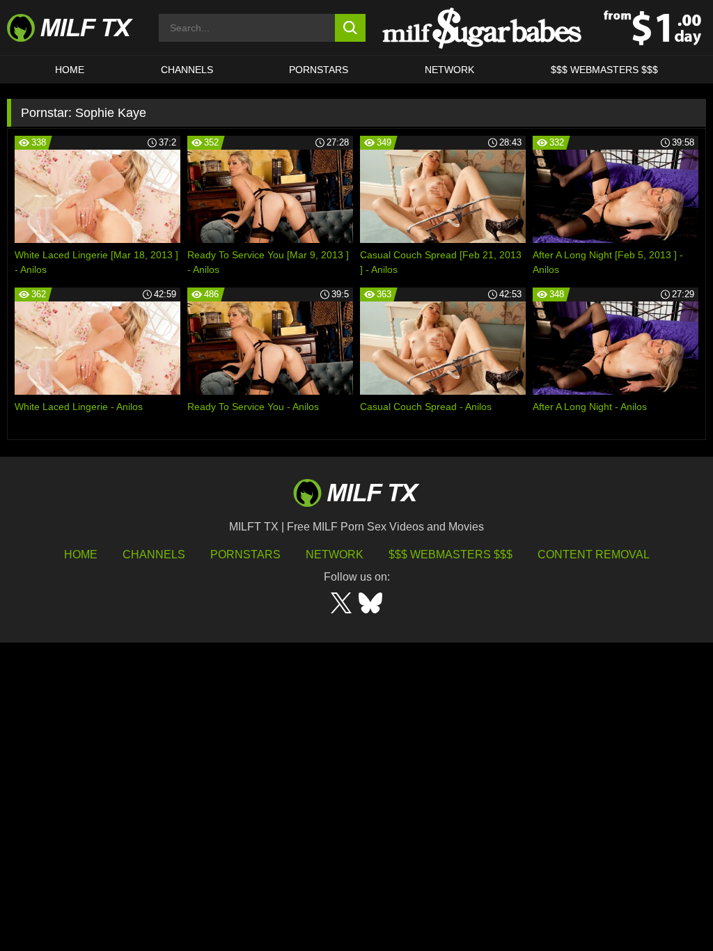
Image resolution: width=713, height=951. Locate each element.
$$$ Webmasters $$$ (450, 554)
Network (449, 69)
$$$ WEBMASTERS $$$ (604, 69)
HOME (69, 69)
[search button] (350, 28)
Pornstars (318, 69)
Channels (154, 554)
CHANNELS (187, 69)
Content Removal (594, 554)
